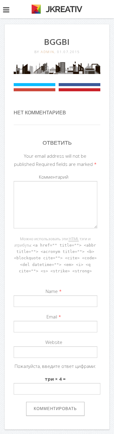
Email (52, 317)
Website (53, 342)
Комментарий (53, 177)
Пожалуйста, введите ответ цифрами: (55, 366)
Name (52, 291)
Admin (47, 51)
